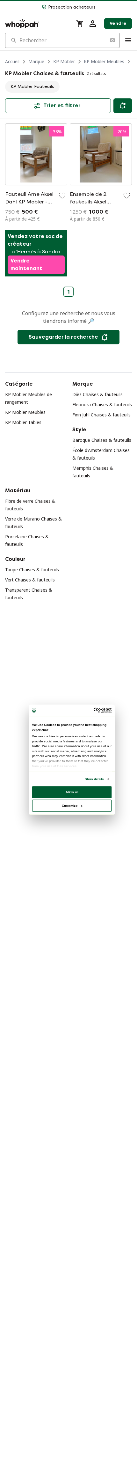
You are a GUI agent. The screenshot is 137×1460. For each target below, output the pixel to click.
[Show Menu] (128, 40)
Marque (36, 61)
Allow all (72, 792)
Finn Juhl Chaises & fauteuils (101, 415)
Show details (94, 779)
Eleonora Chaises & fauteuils (102, 405)
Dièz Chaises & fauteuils (97, 394)
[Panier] (80, 23)
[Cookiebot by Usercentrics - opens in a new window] (94, 710)
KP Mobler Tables (23, 422)
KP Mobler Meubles (104, 61)
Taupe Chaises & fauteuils (32, 570)
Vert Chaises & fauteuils (30, 580)
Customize (69, 805)
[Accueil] (36, 23)
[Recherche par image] (112, 40)
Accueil (12, 61)
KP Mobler (64, 61)
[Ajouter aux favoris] (62, 195)
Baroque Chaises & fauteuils (101, 440)
